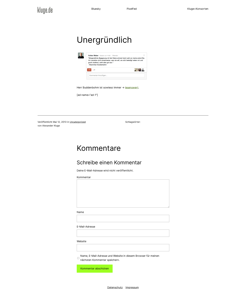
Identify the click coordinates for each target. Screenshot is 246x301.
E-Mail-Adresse (86, 226)
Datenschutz (115, 287)
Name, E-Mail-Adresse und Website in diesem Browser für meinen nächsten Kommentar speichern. (119, 257)
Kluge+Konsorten (197, 8)
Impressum (132, 287)
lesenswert (131, 87)
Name (80, 212)
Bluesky (96, 8)
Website (81, 241)
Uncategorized (78, 121)
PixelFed (132, 8)
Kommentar (84, 177)
